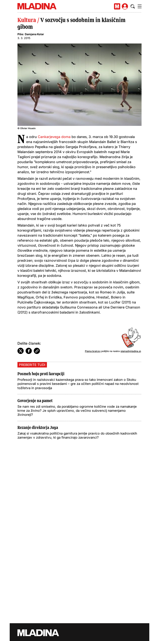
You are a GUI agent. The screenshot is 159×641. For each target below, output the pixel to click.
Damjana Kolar (34, 34)
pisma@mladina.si (131, 351)
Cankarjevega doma (54, 137)
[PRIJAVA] (125, 6)
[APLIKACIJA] (117, 6)
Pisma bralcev (93, 351)
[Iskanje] (133, 6)
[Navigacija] (140, 6)
